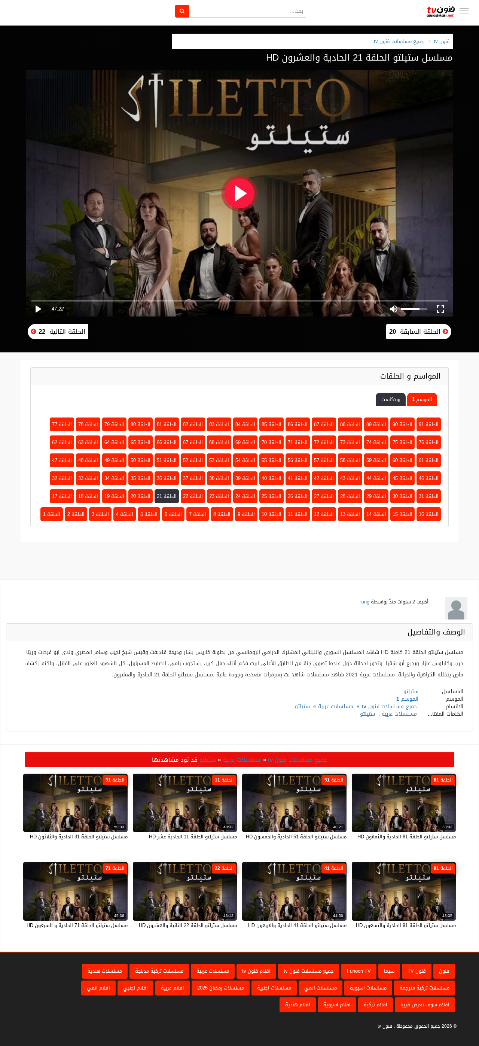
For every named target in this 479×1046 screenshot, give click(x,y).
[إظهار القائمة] (464, 11)
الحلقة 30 (402, 496)
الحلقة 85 (271, 424)
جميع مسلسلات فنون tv (399, 41)
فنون (444, 971)
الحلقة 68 (219, 442)
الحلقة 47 (62, 460)
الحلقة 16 (429, 514)
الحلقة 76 (429, 442)
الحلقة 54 (245, 460)
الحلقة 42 (324, 478)
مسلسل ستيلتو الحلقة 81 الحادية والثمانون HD (406, 836)
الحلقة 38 (219, 478)
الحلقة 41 (298, 478)
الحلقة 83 (219, 424)
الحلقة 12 (324, 514)
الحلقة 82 (193, 424)
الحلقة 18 (88, 496)
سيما (389, 971)
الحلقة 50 (140, 460)
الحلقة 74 (376, 442)
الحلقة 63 (88, 442)
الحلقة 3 (100, 514)
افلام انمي (98, 988)
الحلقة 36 (167, 478)
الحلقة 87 (324, 424)
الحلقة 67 (193, 442)
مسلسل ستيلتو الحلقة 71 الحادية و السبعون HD (77, 925)
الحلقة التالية (60, 331)
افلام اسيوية (337, 1004)
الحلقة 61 (429, 460)
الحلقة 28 (350, 496)
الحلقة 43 (350, 478)
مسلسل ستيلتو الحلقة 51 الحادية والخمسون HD (296, 836)
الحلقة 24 (245, 496)
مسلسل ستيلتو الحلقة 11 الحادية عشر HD (193, 836)
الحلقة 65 (140, 442)
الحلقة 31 (429, 496)
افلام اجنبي (135, 988)
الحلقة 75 (402, 442)
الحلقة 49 (114, 460)
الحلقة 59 (376, 460)
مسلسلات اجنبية (274, 988)
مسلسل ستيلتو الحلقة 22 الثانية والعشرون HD (188, 925)
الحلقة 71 (298, 442)
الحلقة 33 (88, 478)
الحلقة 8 (222, 514)
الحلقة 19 (114, 496)
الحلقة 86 (298, 424)
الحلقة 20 (140, 496)
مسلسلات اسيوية (368, 988)
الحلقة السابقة (416, 331)
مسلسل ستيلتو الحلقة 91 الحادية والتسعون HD (406, 925)
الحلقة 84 (245, 424)
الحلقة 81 (167, 424)
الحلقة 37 (193, 478)
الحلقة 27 (324, 496)
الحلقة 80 (140, 424)
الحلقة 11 (298, 514)
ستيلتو (302, 706)
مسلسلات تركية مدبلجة (159, 971)
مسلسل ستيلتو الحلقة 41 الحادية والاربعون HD (297, 925)
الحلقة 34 (114, 478)
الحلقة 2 (76, 514)
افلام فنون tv (256, 971)
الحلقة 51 (167, 460)
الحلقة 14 (376, 514)
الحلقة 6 (173, 514)
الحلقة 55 (271, 460)
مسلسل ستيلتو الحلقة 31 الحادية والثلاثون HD (79, 836)
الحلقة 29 (376, 496)
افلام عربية (172, 988)
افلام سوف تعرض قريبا (424, 1004)
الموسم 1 (422, 399)
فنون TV (417, 971)
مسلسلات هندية (105, 971)
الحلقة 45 (402, 478)
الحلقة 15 (402, 514)
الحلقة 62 (62, 442)
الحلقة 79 (114, 424)
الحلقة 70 (271, 442)
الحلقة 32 (62, 478)
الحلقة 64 (114, 442)
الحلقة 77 (62, 424)
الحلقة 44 (376, 478)
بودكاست (390, 399)
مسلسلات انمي (320, 988)
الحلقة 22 (193, 496)
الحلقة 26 (298, 496)
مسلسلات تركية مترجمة (424, 988)
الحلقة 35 (140, 478)
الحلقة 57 (324, 460)
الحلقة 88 (350, 424)
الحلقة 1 (51, 514)
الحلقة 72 (324, 442)
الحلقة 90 (402, 424)
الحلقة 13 (350, 514)
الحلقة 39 (245, 478)
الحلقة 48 (88, 460)
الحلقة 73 (350, 442)
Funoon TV (359, 971)
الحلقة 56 (298, 460)
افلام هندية (297, 1004)
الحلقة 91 (429, 424)
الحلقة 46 (429, 478)
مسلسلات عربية (335, 706)
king (364, 601)
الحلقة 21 (167, 496)
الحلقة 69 (245, 442)
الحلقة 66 (167, 442)
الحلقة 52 (193, 460)
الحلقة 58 (350, 460)
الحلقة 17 (62, 496)
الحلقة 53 (219, 460)
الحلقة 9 (246, 514)
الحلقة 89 (376, 424)
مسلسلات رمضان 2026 (220, 988)
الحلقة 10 (271, 514)
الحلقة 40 (271, 478)
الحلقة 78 (88, 424)
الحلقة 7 (197, 514)
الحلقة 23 (219, 496)
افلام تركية (375, 1004)
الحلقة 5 (149, 514)
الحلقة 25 (271, 496)
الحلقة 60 (402, 460)
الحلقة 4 (124, 514)
